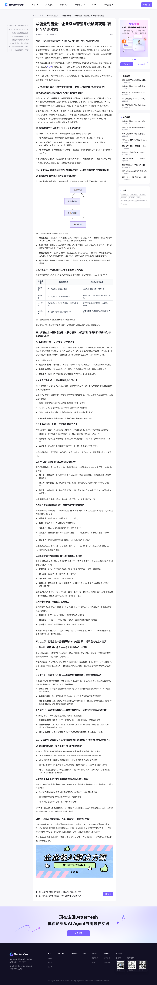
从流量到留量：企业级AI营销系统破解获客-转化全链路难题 (18, 25)
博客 (41, 15)
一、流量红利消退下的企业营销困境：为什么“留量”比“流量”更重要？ (19, 33)
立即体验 (78, 933)
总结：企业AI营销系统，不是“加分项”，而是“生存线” (19, 50)
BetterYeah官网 (65, 981)
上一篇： (39, 892)
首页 (34, 15)
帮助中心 (78, 4)
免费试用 (146, 4)
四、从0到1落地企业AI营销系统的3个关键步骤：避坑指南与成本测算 (19, 43)
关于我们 (107, 4)
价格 (94, 4)
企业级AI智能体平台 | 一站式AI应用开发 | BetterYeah (21, 960)
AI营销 (49, 67)
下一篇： (39, 896)
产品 (33, 4)
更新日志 (95, 962)
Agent (50, 958)
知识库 (50, 967)
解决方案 (49, 4)
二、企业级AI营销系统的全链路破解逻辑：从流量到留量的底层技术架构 (19, 36)
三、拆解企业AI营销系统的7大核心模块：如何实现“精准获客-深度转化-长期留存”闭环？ (19, 40)
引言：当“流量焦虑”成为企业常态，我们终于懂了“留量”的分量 (19, 29)
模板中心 (64, 4)
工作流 (50, 962)
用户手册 (95, 958)
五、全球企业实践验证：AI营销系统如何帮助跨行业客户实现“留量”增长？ (19, 47)
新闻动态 (107, 962)
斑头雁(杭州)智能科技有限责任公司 (82, 981)
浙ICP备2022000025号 (101, 981)
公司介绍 (107, 958)
